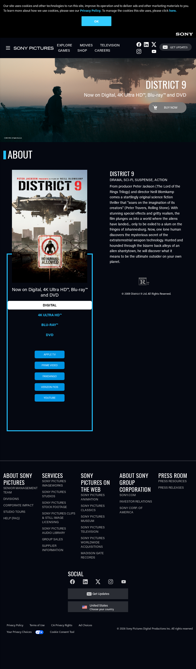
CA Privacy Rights (61, 625)
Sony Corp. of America (131, 510)
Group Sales (52, 539)
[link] (184, 33)
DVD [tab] (50, 334)
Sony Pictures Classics (93, 507)
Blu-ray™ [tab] (49, 324)
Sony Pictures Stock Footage (54, 504)
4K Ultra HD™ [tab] (49, 315)
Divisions (11, 499)
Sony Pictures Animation (93, 497)
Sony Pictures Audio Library (54, 530)
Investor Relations (136, 501)
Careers (102, 50)
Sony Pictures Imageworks (54, 483)
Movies (86, 45)
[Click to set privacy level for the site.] (41, 632)
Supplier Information (52, 547)
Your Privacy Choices (19, 632)
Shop (82, 50)
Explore (64, 45)
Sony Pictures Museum (93, 518)
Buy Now (170, 107)
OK (96, 21)
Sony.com (128, 495)
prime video (50, 365)
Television (110, 45)
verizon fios (49, 387)
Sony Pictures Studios (54, 494)
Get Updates (179, 47)
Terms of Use (37, 625)
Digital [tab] (49, 305)
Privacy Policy (15, 625)
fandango (50, 376)
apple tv (50, 354)
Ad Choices (85, 625)
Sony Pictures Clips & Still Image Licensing (58, 517)
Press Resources (172, 481)
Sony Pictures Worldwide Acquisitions (93, 542)
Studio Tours (14, 511)
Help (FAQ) (11, 518)
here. (172, 10)
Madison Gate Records (92, 555)
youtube (49, 397)
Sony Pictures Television (93, 529)
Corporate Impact (18, 505)
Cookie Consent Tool (62, 632)
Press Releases (171, 487)
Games (64, 50)
